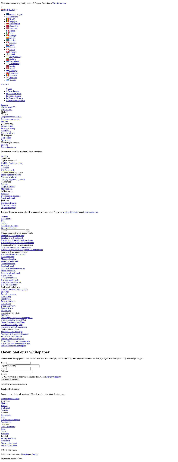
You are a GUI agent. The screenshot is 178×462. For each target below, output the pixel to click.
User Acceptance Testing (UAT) (14, 289)
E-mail (4, 374)
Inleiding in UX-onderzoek (12, 238)
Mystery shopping (8, 259)
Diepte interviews (8, 306)
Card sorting (6, 303)
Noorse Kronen (13, 96)
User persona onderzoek (11, 282)
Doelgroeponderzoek (9, 280)
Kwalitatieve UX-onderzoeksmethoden (17, 240)
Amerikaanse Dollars (15, 100)
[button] (9, 10)
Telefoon (4, 371)
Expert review (7, 275)
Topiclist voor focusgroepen (12, 339)
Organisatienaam (8, 366)
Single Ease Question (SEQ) (12, 322)
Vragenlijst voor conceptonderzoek (15, 341)
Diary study (6, 310)
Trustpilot (25, 454)
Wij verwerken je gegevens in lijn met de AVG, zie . (33, 377)
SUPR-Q (5, 315)
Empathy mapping (8, 294)
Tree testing (6, 299)
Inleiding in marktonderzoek (12, 235)
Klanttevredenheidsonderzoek (13, 254)
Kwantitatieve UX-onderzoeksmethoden (17, 242)
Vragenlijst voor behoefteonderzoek (15, 343)
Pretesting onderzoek (9, 261)
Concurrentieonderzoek (10, 273)
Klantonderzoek (7, 257)
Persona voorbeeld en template (13, 346)
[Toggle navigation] (14, 107)
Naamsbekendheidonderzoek (13, 268)
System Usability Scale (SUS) (13, 320)
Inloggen (4, 105)
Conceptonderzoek (9, 278)
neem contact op (91, 212)
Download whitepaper (10, 398)
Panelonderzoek (7, 266)
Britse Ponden (12, 91)
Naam (3, 363)
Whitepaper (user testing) (11, 336)
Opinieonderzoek (8, 264)
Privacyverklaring (53, 377)
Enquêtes (5, 292)
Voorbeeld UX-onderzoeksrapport (15, 334)
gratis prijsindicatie (70, 212)
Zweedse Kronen (14, 98)
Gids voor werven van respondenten (16, 247)
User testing (6, 296)
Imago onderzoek (8, 271)
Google (35, 454)
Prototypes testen (8, 301)
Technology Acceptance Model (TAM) (17, 317)
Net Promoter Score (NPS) (12, 324)
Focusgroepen (7, 308)
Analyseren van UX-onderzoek (14, 327)
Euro (9, 89)
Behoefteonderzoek (9, 285)
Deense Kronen (13, 93)
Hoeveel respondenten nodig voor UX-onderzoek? (22, 250)
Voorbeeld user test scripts (11, 332)
